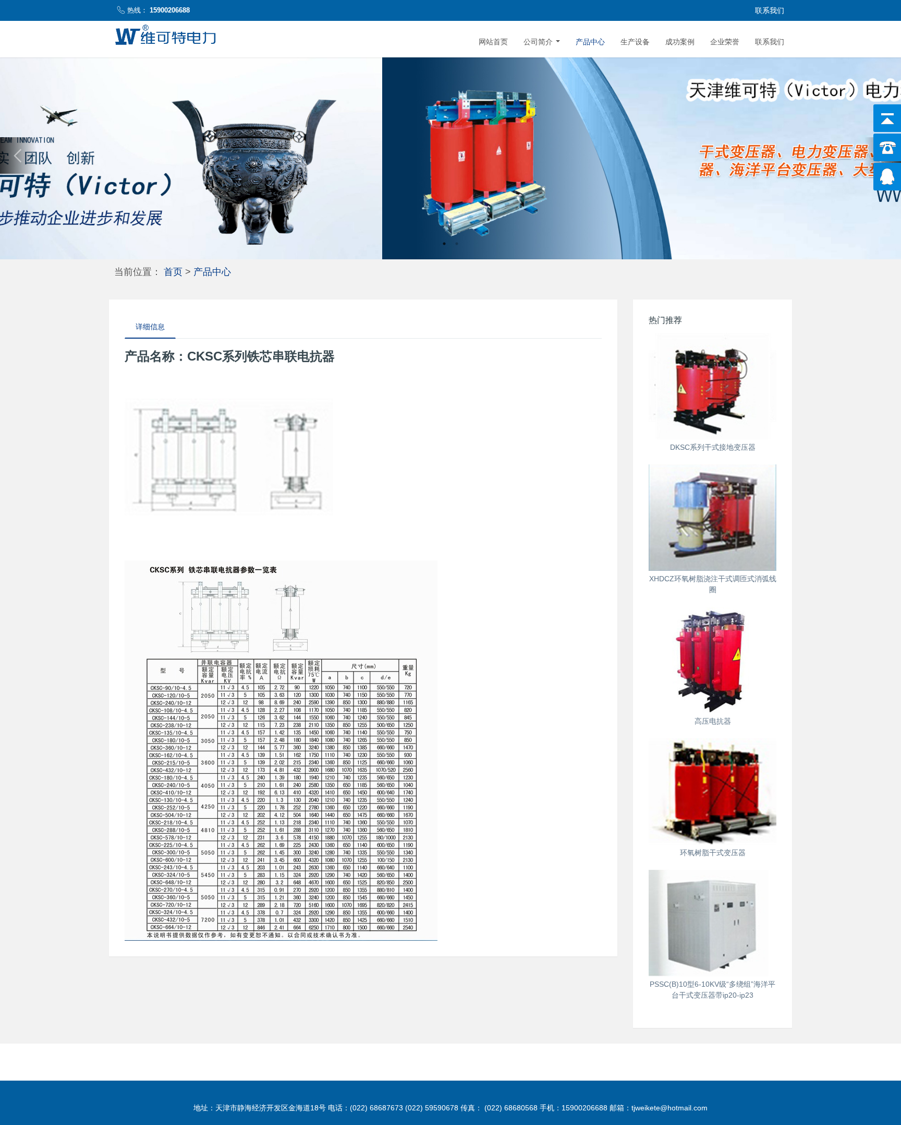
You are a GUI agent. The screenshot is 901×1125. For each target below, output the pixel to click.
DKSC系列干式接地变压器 (713, 447)
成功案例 (680, 41)
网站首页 (493, 41)
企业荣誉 (724, 41)
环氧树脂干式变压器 (713, 852)
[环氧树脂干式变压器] (712, 791)
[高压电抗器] (712, 660)
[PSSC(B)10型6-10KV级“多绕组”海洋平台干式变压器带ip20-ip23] (712, 923)
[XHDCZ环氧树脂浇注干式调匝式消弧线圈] (712, 517)
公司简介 (539, 41)
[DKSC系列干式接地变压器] (712, 386)
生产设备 (635, 41)
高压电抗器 (713, 721)
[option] (450, 155)
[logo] (164, 36)
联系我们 (769, 41)
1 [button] (444, 243)
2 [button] (457, 243)
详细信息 (150, 326)
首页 (173, 271)
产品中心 (590, 41)
